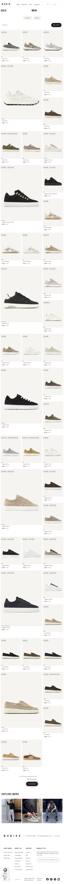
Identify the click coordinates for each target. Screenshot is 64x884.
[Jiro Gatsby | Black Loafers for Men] (11, 651)
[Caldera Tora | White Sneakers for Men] (53, 449)
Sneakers (27, 18)
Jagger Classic (48, 160)
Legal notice (29, 869)
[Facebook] (47, 879)
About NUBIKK (19, 852)
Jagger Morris (6, 526)
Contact (28, 852)
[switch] (5, 879)
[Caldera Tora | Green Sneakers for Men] (53, 415)
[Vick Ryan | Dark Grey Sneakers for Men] (53, 111)
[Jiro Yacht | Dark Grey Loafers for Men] (53, 719)
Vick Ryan (47, 92)
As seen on (18, 866)
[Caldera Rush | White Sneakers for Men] (32, 347)
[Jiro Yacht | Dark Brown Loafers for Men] (53, 685)
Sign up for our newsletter (48, 860)
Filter (58, 25)
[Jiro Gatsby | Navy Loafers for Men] (53, 651)
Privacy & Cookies (39, 879)
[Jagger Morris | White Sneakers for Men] (32, 550)
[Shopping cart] (55, 4)
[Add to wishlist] (19, 32)
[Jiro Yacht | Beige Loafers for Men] (21, 699)
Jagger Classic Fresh (8, 222)
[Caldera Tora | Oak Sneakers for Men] (32, 449)
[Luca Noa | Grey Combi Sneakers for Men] (11, 43)
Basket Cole (47, 261)
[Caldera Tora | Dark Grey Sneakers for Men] (53, 381)
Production (18, 861)
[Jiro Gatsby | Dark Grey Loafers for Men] (32, 651)
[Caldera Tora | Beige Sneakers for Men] (53, 347)
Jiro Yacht (4, 729)
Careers (17, 863)
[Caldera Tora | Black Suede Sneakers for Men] (21, 395)
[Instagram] (55, 879)
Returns (28, 861)
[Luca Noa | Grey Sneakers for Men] (32, 43)
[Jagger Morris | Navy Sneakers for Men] (11, 550)
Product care (29, 866)
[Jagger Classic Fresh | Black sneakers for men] (21, 193)
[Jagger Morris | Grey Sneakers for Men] (53, 516)
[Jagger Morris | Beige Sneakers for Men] (21, 497)
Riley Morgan (48, 227)
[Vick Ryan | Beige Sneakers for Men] (53, 77)
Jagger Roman (48, 565)
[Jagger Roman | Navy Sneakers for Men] (21, 598)
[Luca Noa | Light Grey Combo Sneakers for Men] (53, 43)
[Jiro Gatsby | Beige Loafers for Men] (53, 618)
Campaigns (18, 855)
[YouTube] (58, 879)
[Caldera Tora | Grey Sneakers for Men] (11, 449)
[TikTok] (51, 879)
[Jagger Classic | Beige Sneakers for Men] (53, 144)
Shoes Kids (7, 858)
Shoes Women (8, 852)
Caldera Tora (47, 362)
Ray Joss (25, 768)
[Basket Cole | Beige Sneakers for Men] (53, 246)
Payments (28, 863)
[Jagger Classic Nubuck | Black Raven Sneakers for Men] (53, 178)
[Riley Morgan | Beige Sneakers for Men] (53, 212)
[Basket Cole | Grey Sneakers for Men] (53, 280)
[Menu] (8, 868)
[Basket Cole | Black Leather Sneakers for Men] (21, 294)
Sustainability (18, 858)
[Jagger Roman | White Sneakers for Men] (53, 584)
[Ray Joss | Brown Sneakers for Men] (32, 753)
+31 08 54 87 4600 (30, 836)
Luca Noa (4, 58)
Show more (32, 784)
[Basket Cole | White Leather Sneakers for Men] (53, 313)
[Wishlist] (50, 4)
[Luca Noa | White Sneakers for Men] (21, 91)
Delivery (28, 858)
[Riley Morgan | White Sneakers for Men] (32, 246)
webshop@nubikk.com (45, 836)
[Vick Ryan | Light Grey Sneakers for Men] (32, 144)
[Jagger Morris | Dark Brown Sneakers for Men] (53, 482)
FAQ (27, 855)
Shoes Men (7, 855)
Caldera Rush (6, 362)
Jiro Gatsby (47, 633)
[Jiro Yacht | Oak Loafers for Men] (11, 753)
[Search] (47, 4)
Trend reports (18, 869)
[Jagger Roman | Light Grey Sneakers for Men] (53, 550)
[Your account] (52, 4)
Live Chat (57, 836)
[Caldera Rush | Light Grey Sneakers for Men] (11, 347)
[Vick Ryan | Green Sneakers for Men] (11, 144)
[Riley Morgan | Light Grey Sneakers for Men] (11, 246)
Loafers (37, 18)
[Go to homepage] (7, 4)
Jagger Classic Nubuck (50, 193)
